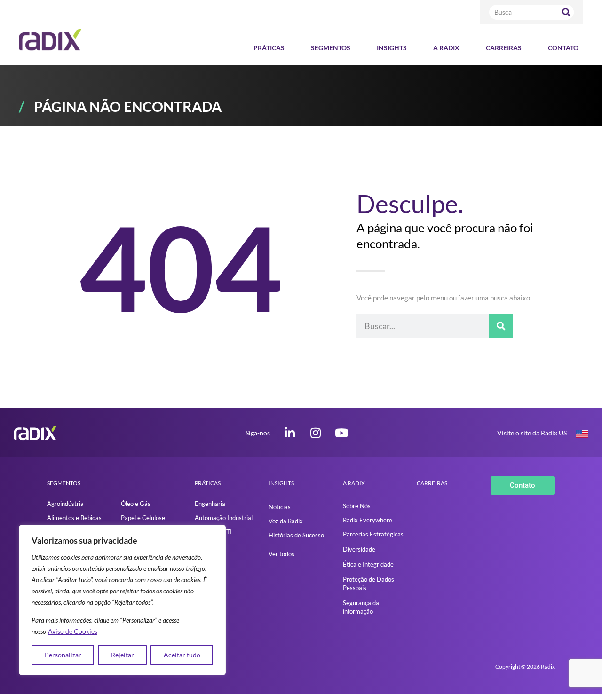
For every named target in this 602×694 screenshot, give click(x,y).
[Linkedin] (290, 433)
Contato (563, 48)
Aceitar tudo (182, 655)
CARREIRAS (432, 483)
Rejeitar (122, 655)
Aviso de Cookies (72, 631)
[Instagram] (316, 433)
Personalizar (63, 655)
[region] (122, 600)
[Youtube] (342, 433)
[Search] (566, 12)
